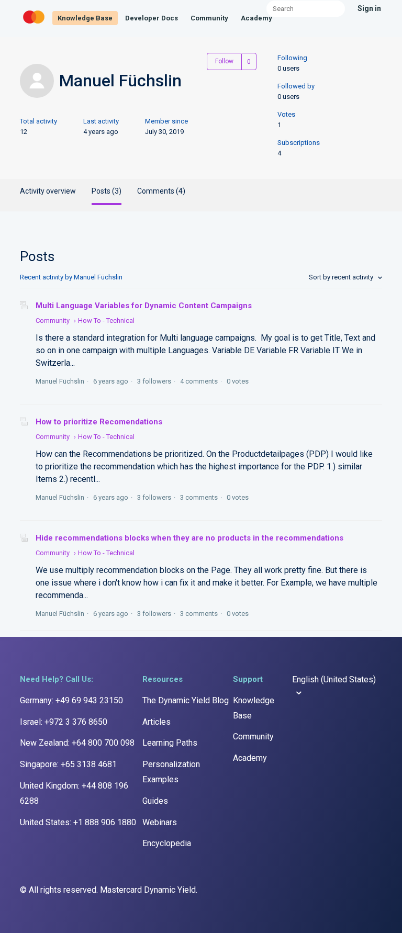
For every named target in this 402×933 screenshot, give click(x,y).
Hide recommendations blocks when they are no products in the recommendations (189, 538)
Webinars (159, 822)
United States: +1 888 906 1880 (78, 822)
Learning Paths (169, 743)
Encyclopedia (166, 843)
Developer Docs (151, 18)
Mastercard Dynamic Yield (148, 890)
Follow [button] (224, 61)
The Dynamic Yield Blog (185, 700)
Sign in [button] (369, 8)
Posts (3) (106, 191)
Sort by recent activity (342, 277)
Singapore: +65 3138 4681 (68, 764)
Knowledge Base (85, 18)
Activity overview (48, 191)
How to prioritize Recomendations (99, 421)
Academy (256, 18)
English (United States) (334, 679)
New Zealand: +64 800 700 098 (77, 743)
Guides (155, 801)
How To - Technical (106, 320)
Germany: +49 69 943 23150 (71, 700)
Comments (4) (161, 191)
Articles (156, 722)
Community (209, 18)
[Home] (34, 24)
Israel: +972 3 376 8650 (63, 722)
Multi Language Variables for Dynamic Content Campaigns (144, 305)
